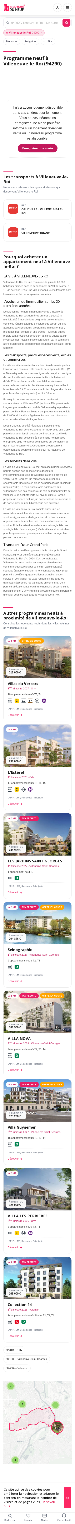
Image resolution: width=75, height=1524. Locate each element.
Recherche (9, 1520)
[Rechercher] (66, 23)
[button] (15, 1460)
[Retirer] (41, 33)
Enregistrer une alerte (37, 148)
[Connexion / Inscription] (57, 7)
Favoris (28, 1520)
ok (67, 1497)
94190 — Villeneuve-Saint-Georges (26, 1359)
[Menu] (67, 7)
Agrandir (60, 1387)
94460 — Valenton (17, 1368)
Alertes (44, 1520)
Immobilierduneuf (14, 7)
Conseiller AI (64, 1520)
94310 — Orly (14, 1350)
